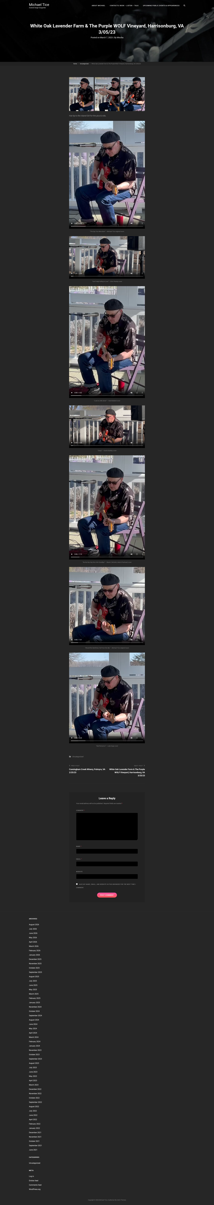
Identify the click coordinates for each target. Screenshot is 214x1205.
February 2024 (34, 1041)
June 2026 (33, 933)
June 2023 (33, 1072)
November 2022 (35, 1093)
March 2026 (33, 946)
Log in (31, 1176)
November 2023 (35, 1050)
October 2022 (34, 1098)
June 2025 (33, 985)
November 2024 (35, 1007)
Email (79, 859)
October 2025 (34, 968)
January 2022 (34, 1128)
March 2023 (33, 1085)
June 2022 (33, 1115)
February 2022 (34, 1124)
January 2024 (34, 1046)
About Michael (98, 5)
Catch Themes (121, 1200)
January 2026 (34, 955)
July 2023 (33, 1067)
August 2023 (34, 1063)
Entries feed (33, 1181)
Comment (80, 810)
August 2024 (34, 1020)
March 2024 (33, 1037)
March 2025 (33, 994)
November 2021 (35, 1137)
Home (75, 64)
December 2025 (35, 959)
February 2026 (34, 951)
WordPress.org (34, 1189)
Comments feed (35, 1185)
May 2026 (33, 938)
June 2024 (33, 1024)
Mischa (120, 37)
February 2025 (34, 998)
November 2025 (35, 964)
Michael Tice (39, 5)
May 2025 (33, 990)
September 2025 (35, 972)
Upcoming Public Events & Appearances (161, 5)
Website (79, 871)
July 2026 (33, 929)
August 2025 (34, 977)
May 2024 (33, 1028)
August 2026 (34, 925)
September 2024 (35, 1015)
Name (78, 846)
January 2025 (34, 1003)
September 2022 (35, 1102)
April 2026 (33, 942)
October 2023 (34, 1054)
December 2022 (35, 1089)
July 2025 (33, 981)
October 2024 (34, 1011)
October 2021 (34, 1141)
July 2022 (33, 1111)
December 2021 (35, 1132)
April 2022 (33, 1119)
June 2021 (33, 1150)
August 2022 (34, 1106)
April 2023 (33, 1080)
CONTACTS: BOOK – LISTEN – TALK (124, 5)
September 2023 (35, 1059)
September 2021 (35, 1145)
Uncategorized (84, 64)
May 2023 (33, 1076)
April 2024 (33, 1033)
